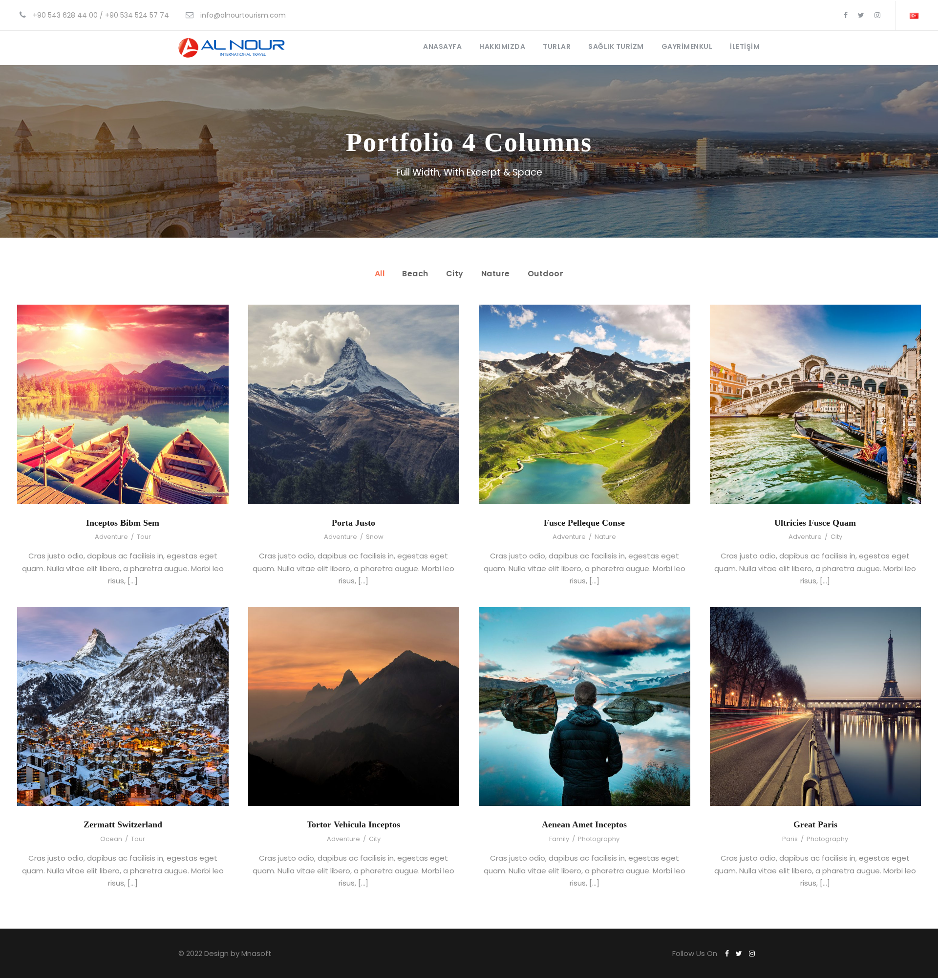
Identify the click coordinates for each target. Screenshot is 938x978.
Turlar (557, 46)
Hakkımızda (502, 46)
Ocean (111, 839)
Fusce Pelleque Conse (584, 523)
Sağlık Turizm (616, 46)
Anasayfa (442, 46)
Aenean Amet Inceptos (584, 824)
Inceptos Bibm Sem (122, 523)
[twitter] (861, 15)
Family (559, 839)
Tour (144, 536)
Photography (598, 839)
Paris (790, 839)
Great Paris (815, 824)
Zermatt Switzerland (123, 824)
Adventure (111, 536)
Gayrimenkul (687, 46)
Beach (415, 273)
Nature (495, 273)
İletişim (745, 46)
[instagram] (877, 15)
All (380, 273)
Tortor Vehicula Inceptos (353, 824)
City (455, 273)
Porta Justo (353, 523)
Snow (375, 536)
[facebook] (846, 15)
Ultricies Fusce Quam (815, 523)
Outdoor (546, 273)
